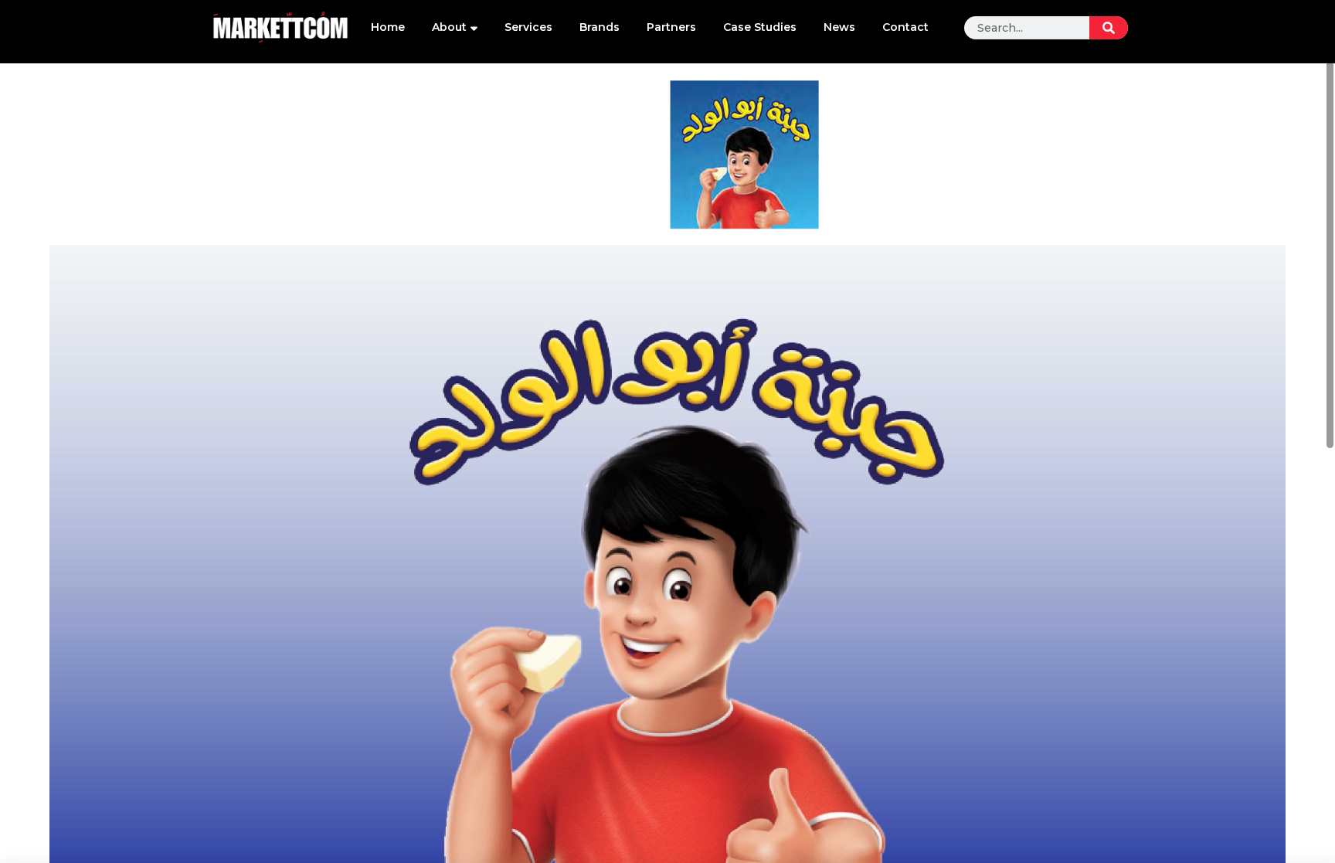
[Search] (1108, 27)
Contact (905, 27)
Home (388, 27)
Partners (671, 27)
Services (528, 27)
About (449, 27)
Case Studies (760, 27)
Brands (599, 27)
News (839, 27)
